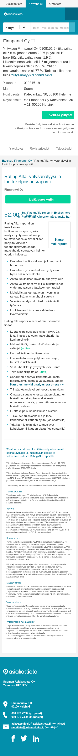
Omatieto (55, 3)
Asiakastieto (14, 3)
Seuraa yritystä (61, 115)
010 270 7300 (27, 717)
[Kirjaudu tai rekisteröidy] (60, 14)
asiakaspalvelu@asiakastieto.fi (31, 723)
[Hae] (72, 27)
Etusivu (7, 160)
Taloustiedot (64, 148)
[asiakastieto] (14, 13)
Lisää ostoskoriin (41, 199)
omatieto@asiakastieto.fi (27, 727)
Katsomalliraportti (59, 241)
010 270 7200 (26, 713)
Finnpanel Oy (23, 160)
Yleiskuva (16, 148)
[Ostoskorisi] (41, 14)
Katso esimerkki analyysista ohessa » (37, 384)
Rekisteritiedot (39, 148)
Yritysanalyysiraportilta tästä (31, 75)
